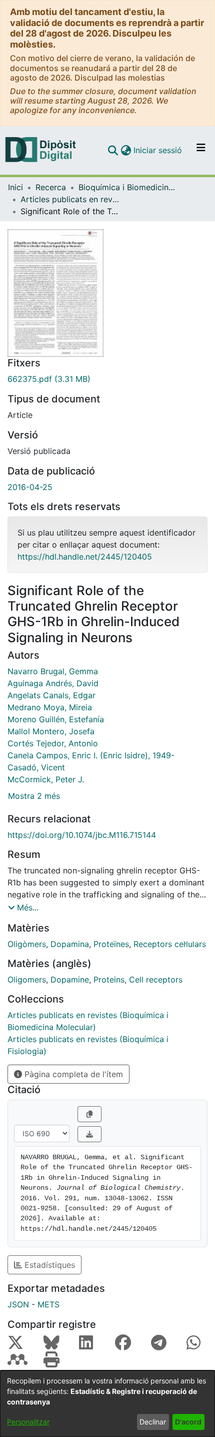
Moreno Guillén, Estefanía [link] (56, 719)
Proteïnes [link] (111, 944)
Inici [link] (15, 187)
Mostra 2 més (34, 796)
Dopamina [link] (69, 944)
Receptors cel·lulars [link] (170, 944)
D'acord (188, 1421)
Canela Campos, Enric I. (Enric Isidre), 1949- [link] (91, 755)
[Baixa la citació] (90, 1134)
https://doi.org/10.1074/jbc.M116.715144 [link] (82, 835)
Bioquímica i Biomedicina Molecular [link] (128, 187)
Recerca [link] (51, 187)
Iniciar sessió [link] (158, 150)
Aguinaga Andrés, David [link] (53, 683)
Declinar (153, 1421)
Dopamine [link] (69, 980)
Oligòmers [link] (27, 944)
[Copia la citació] (90, 1114)
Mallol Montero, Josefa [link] (51, 731)
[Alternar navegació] (201, 150)
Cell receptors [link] (155, 980)
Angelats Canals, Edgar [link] (52, 695)
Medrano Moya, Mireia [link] (50, 707)
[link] (108, 379)
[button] (112, 150)
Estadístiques (48, 1265)
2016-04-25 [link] (30, 487)
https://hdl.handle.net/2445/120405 (85, 557)
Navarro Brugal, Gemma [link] (53, 671)
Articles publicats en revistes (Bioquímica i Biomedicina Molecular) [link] (70, 199)
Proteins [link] (109, 980)
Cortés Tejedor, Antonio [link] (53, 743)
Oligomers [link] (27, 980)
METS (49, 1304)
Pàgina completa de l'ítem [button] (72, 1074)
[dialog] (107, 1403)
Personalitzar (28, 1421)
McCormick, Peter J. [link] (46, 779)
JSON (18, 1304)
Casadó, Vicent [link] (36, 767)
